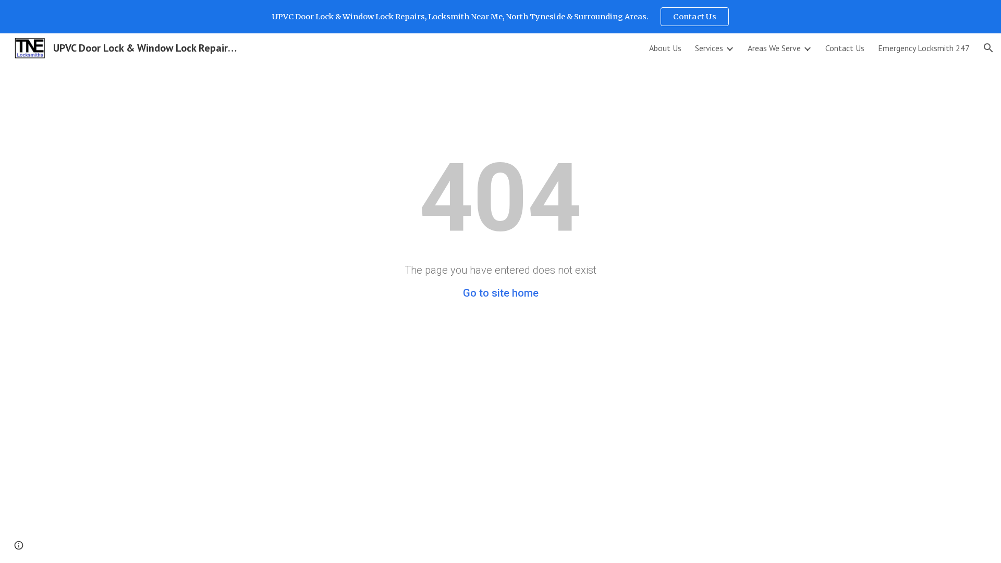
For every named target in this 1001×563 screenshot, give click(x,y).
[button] (988, 47)
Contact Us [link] (844, 48)
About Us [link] (665, 48)
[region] (500, 16)
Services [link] (709, 48)
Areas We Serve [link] (774, 48)
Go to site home (501, 293)
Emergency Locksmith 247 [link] (924, 48)
